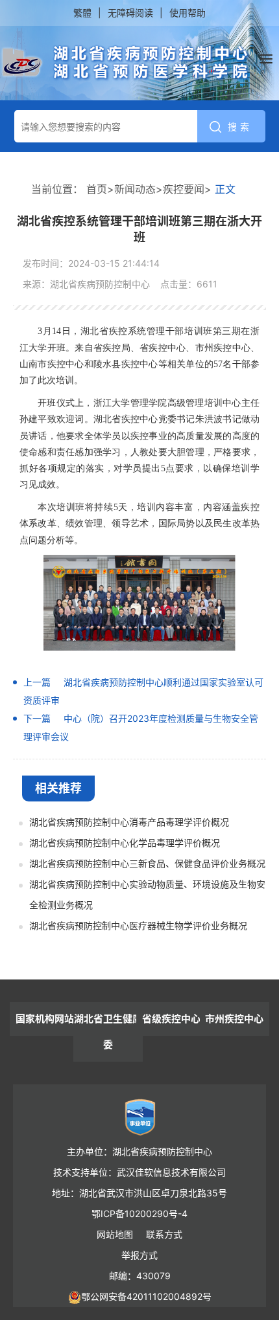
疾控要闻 (183, 189)
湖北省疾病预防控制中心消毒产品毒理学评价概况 (129, 821)
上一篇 (37, 682)
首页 (96, 189)
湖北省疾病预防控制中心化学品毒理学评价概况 (124, 842)
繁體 (82, 12)
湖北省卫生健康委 (108, 1031)
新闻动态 (135, 189)
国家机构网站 (45, 1018)
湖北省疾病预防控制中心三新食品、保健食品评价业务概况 (147, 863)
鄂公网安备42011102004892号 (146, 1296)
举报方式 (139, 1254)
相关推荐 (58, 788)
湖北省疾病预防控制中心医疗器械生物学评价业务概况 (138, 925)
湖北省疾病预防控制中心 (125, 62)
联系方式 (164, 1234)
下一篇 (37, 718)
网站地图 (115, 1234)
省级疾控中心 (171, 1018)
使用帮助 (187, 12)
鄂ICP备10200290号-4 (139, 1213)
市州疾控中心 (234, 1018)
